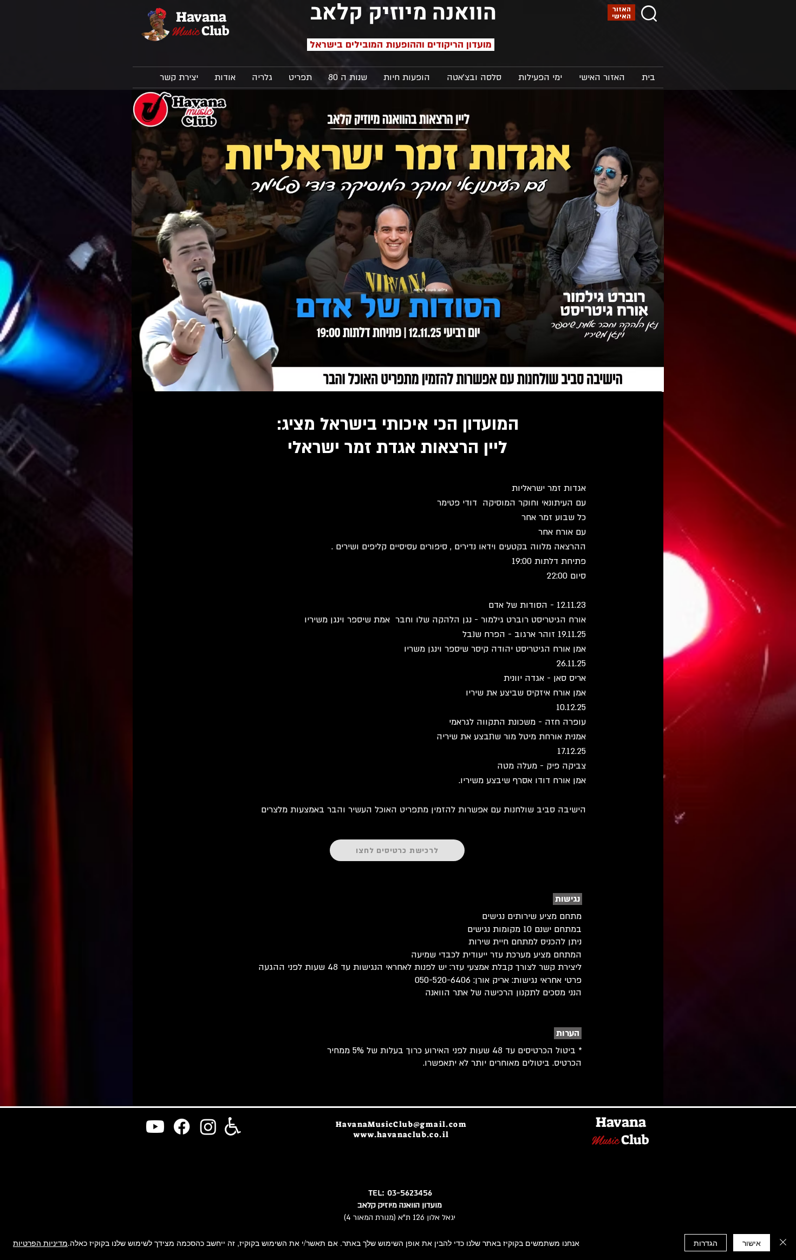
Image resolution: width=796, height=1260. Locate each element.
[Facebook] (181, 1126)
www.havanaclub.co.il (401, 1134)
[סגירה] (783, 1242)
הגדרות (705, 1242)
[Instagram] (208, 1126)
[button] (540, 77)
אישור (751, 1242)
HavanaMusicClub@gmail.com (401, 1124)
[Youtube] (155, 1126)
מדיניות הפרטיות (40, 1242)
